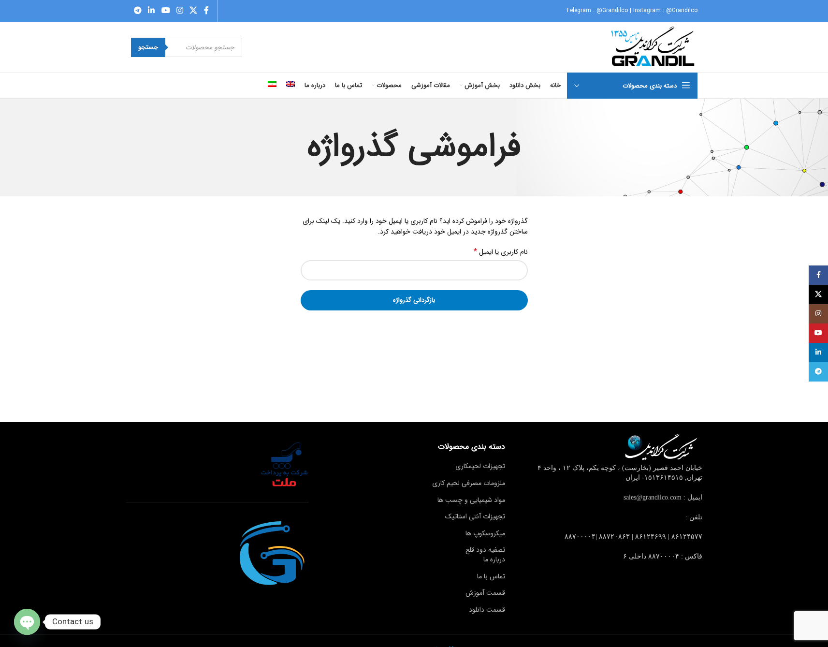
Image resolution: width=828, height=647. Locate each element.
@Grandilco (612, 10)
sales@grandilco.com (653, 497)
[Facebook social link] (206, 10)
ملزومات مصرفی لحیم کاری (468, 483)
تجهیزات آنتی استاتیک (475, 516)
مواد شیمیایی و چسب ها (471, 500)
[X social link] (194, 10)
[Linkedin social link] (151, 10)
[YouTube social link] (165, 10)
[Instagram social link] (179, 10)
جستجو (148, 47)
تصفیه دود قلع (485, 549)
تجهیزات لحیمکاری (480, 466)
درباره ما (494, 559)
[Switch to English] (290, 85)
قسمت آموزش (485, 593)
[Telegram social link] (138, 10)
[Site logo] (653, 47)
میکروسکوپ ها (485, 533)
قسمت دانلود (487, 609)
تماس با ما (491, 576)
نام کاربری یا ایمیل (501, 252)
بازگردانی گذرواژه (414, 300)
